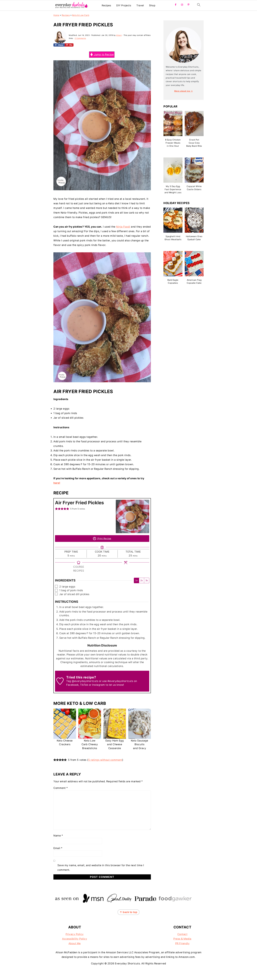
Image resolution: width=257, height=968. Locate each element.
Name (58, 835)
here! (56, 482)
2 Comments (80, 38)
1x (136, 580)
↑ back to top (128, 912)
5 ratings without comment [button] (105, 759)
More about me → (183, 91)
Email (58, 848)
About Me (75, 943)
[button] (56, 509)
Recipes (106, 5)
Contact (182, 934)
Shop (152, 5)
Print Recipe (104, 538)
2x (141, 580)
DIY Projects (123, 5)
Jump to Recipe (103, 54)
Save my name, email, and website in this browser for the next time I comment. (100, 867)
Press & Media (182, 938)
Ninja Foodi (123, 226)
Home (56, 15)
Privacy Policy (75, 934)
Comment (60, 788)
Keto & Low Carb (80, 15)
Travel (140, 5)
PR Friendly (182, 943)
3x (146, 580)
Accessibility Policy (74, 938)
